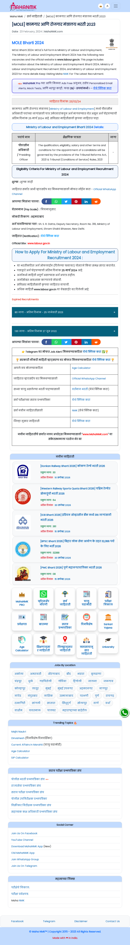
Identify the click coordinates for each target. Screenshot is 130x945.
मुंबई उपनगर (65, 688)
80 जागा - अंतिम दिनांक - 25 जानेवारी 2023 (39, 312)
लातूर (35, 688)
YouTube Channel (22, 840)
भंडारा (80, 674)
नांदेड (18, 696)
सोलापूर (82, 703)
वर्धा (107, 703)
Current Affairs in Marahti (27, 744)
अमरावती (35, 674)
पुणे (97, 696)
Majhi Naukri (18, 731)
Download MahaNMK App (27, 846)
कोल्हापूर (20, 688)
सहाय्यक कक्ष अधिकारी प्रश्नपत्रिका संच (34, 812)
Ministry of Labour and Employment (72, 109)
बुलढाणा (96, 674)
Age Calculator (81, 368)
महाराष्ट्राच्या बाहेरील (74, 710)
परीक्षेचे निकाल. (20, 887)
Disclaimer (81, 921)
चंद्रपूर (18, 681)
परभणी (84, 696)
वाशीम (18, 710)
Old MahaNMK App (23, 853)
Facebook (17, 921)
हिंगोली (77, 681)
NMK (66, 74)
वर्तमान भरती (80, 389)
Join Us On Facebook (24, 833)
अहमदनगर (86, 688)
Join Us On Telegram (24, 866)
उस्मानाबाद (66, 696)
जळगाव (108, 681)
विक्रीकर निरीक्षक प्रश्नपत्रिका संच (31, 805)
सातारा (51, 703)
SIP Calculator (20, 757)
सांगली (36, 703)
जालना (92, 681)
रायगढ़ (110, 696)
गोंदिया (62, 681)
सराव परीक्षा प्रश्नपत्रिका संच (27, 792)
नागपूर (103, 688)
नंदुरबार (32, 696)
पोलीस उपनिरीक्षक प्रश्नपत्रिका (29, 799)
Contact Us (113, 921)
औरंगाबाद (54, 674)
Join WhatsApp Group (25, 859)
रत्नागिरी (20, 703)
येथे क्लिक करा (92, 352)
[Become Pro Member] (100, 6)
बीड (68, 674)
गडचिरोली (45, 681)
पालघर (51, 710)
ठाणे (96, 703)
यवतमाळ (35, 710)
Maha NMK (16, 16)
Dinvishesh (17, 738)
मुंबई (48, 688)
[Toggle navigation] (115, 6)
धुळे (30, 681)
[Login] (107, 6)
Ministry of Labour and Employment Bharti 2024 (59, 127)
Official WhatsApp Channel (89, 378)
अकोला (19, 674)
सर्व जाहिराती (34, 16)
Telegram (49, 921)
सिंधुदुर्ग (66, 703)
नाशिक (48, 696)
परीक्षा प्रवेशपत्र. (20, 894)
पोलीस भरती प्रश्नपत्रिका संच (28, 779)
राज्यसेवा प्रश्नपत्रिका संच (26, 786)
